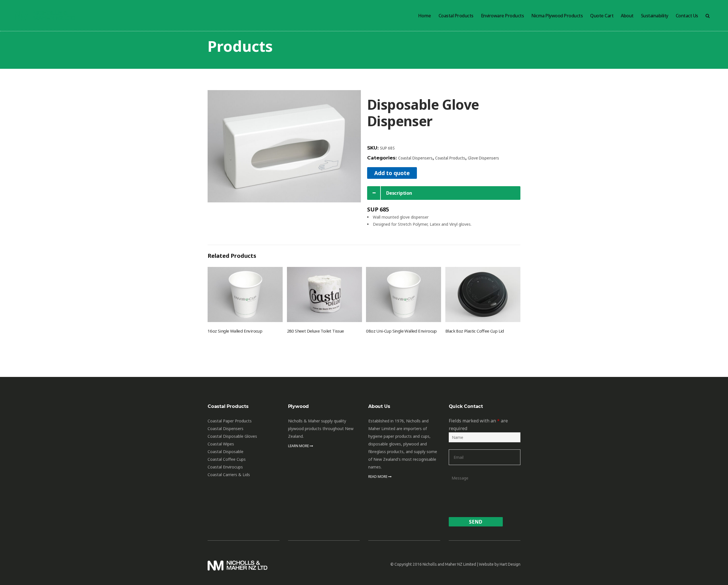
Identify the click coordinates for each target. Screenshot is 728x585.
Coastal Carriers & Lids (229, 474)
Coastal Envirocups (225, 467)
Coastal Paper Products (230, 421)
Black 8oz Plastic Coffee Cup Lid (474, 331)
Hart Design (510, 564)
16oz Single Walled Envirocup (235, 331)
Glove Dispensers (483, 158)
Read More (378, 476)
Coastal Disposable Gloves (232, 436)
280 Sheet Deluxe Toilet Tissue (315, 331)
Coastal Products (450, 158)
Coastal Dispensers (415, 158)
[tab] (443, 193)
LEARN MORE (299, 445)
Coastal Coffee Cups (227, 459)
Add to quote (392, 173)
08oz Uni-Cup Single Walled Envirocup (401, 331)
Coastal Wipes (221, 444)
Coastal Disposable (225, 451)
